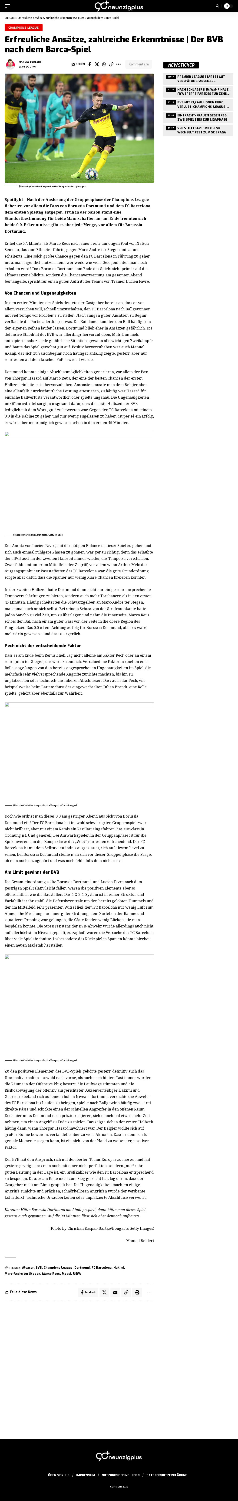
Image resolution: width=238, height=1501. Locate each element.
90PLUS (10, 18)
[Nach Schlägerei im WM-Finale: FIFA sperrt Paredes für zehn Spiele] (198, 91)
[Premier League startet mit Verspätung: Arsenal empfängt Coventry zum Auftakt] (198, 78)
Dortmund (82, 1268)
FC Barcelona (102, 1268)
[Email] (115, 1292)
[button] (9, 6)
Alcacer (28, 1268)
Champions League (23, 27)
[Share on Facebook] (89, 64)
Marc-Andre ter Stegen (22, 1274)
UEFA (77, 1274)
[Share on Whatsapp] (104, 64)
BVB (39, 1268)
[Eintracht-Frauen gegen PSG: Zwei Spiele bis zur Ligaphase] (198, 117)
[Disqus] (79, 1367)
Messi (66, 1274)
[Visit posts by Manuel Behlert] (10, 64)
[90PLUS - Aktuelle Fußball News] (119, 6)
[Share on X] (97, 64)
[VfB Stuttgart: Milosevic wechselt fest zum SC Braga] (198, 130)
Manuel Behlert (30, 62)
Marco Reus (51, 1274)
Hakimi (118, 1268)
